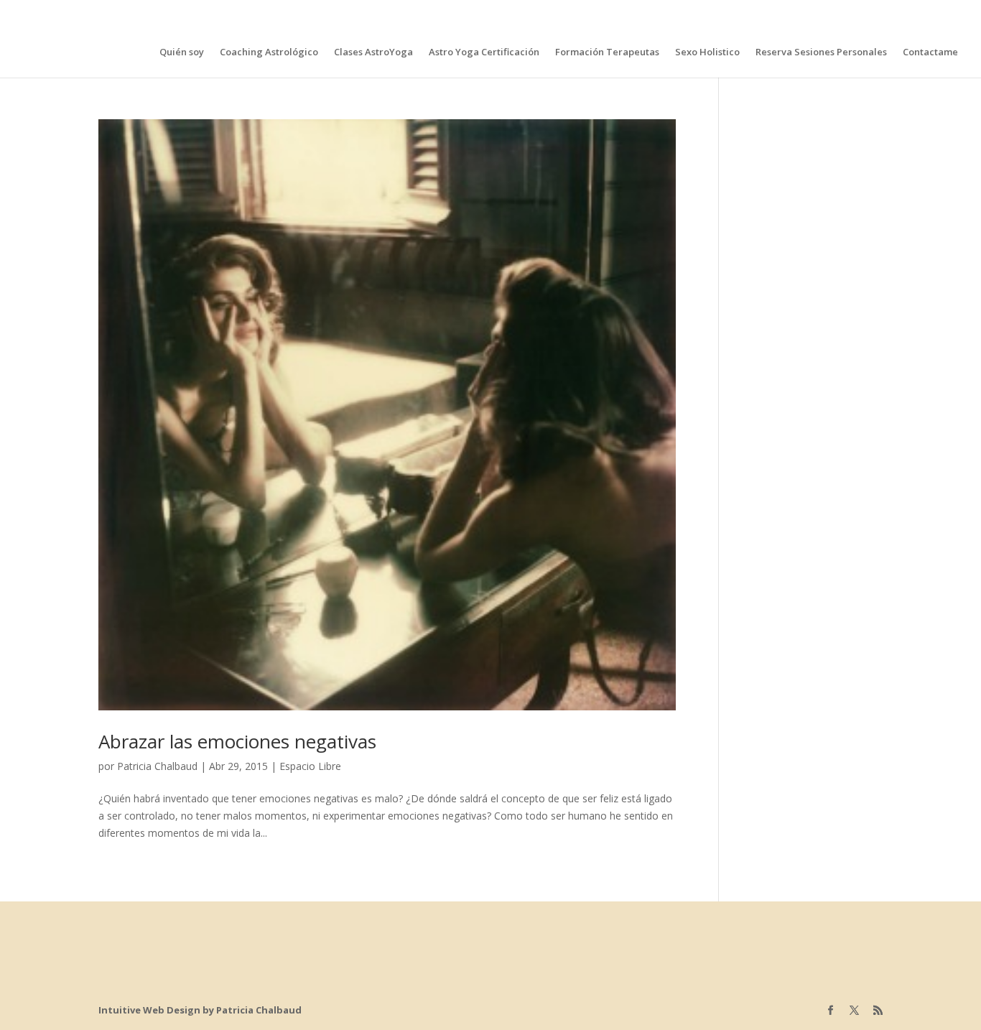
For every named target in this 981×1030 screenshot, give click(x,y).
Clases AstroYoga (373, 52)
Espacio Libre (310, 766)
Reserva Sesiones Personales (821, 52)
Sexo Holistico (707, 52)
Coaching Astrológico (269, 52)
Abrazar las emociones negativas (237, 741)
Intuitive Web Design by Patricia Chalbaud (200, 1009)
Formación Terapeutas (607, 52)
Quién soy (181, 52)
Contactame (930, 52)
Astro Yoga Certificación (484, 52)
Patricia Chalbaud (157, 766)
